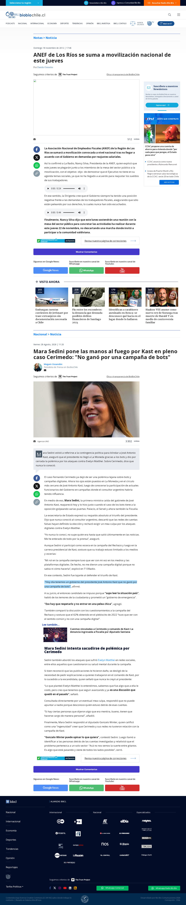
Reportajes (12, 867)
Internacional (37, 23)
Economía (52, 23)
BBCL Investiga (103, 23)
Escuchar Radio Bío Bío (163, 3)
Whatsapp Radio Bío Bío (166, 888)
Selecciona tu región (20, 2)
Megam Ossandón (53, 364)
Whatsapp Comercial (114, 888)
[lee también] (56, 635)
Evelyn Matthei (106, 660)
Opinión (89, 23)
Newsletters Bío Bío (98, 3)
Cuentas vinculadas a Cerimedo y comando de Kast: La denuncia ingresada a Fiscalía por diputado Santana (101, 630)
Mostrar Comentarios (86, 252)
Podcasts (10, 23)
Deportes (64, 23)
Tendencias (77, 23)
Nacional (22, 23)
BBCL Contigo (120, 23)
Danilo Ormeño (45, 67)
